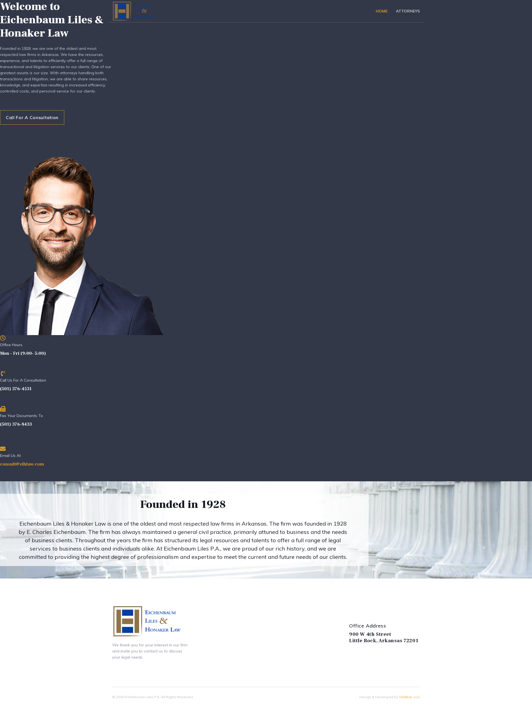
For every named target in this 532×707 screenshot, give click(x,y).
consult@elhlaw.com (22, 464)
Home (382, 11)
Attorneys (408, 11)
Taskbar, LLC (409, 697)
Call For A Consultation (32, 117)
